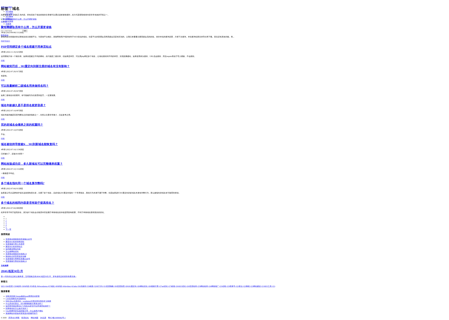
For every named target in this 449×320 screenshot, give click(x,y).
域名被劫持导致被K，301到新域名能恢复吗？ (29, 144)
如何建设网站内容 (13, 249)
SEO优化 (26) (184, 286)
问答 (3, 61)
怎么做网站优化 (12, 251)
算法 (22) (242, 286)
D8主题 (43, 318)
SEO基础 (9, 12)
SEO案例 (9, 16)
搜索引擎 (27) (156, 286)
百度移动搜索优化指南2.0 (16, 254)
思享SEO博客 (6, 7)
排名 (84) (36, 286)
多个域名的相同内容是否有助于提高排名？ (27, 202)
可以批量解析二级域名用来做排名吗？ (25, 85)
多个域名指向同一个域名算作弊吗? (22, 183)
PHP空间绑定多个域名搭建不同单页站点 (26, 46)
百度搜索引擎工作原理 (15, 244)
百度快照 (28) (122, 286)
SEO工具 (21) (269, 286)
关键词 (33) (85, 286)
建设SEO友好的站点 (14, 247)
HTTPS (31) (101, 286)
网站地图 (34, 318)
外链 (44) (61, 286)
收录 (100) (21, 286)
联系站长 (25, 318)
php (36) (77, 286)
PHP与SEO (5, 41)
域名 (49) (54, 286)
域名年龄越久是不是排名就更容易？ (23, 105)
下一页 (8, 229)
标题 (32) (93, 286)
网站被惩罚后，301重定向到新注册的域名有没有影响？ (35, 66)
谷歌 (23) (226, 286)
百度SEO (9, 19)
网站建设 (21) (258, 286)
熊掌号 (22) (234, 286)
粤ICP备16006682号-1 (57, 318)
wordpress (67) (45, 286)
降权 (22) (249, 286)
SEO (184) (5, 286)
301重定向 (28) (134, 286)
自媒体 (8, 24)
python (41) (69, 286)
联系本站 (4, 35)
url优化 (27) (166, 286)
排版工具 (9, 26)
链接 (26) (175, 286)
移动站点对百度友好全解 (16, 256)
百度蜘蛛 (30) (111, 286)
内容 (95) (29, 286)
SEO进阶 (9, 14)
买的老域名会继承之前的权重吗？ (22, 124)
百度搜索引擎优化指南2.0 (16, 261)
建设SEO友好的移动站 (15, 242)
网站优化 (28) (145, 286)
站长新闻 (9, 21)
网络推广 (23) (216, 286)
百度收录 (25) (194, 286)
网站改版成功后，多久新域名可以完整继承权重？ (32, 163)
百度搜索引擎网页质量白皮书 (18, 259)
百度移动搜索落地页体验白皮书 (19, 239)
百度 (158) (13, 286)
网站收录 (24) (205, 286)
